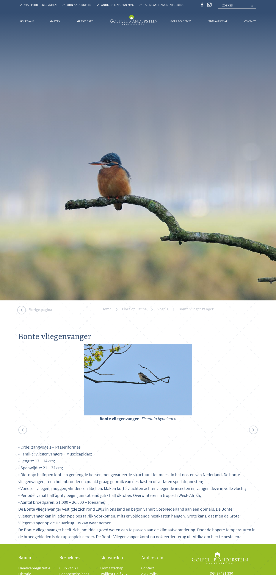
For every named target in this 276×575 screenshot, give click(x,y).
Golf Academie (181, 21)
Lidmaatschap (217, 21)
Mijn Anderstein (78, 4)
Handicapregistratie (34, 568)
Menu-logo (133, 19)
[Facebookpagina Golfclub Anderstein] (201, 4)
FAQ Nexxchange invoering (163, 4)
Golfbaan (27, 21)
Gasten (55, 21)
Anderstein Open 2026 (117, 4)
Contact (250, 21)
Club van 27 (68, 568)
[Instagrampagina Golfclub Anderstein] (208, 4)
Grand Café (85, 21)
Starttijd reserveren (40, 4)
